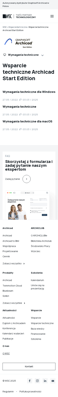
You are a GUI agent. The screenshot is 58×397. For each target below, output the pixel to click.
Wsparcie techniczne (17, 27)
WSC (5, 27)
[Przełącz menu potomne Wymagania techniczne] (43, 55)
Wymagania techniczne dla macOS (27, 121)
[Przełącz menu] (52, 16)
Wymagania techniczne (19, 106)
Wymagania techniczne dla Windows (29, 92)
